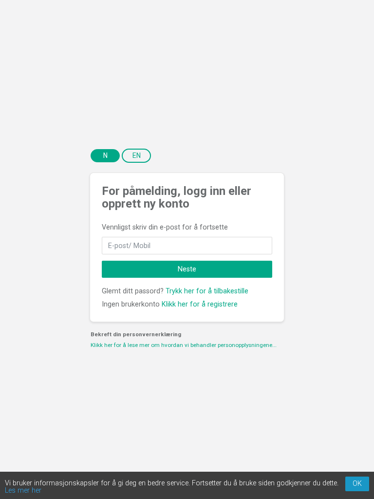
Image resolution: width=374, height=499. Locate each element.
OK (357, 484)
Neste (187, 269)
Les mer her (23, 490)
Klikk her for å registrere (200, 304)
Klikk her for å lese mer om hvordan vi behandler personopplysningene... (184, 345)
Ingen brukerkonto (131, 304)
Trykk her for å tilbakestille (207, 291)
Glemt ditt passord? (133, 291)
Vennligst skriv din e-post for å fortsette (165, 227)
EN (136, 155)
